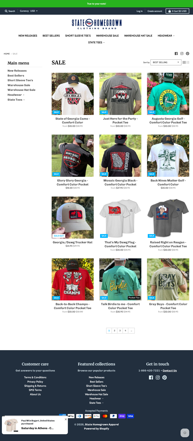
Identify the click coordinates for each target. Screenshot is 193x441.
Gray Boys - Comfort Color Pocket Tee (168, 306)
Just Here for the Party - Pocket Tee (120, 120)
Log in (140, 11)
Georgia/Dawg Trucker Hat (72, 242)
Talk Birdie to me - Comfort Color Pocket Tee (120, 306)
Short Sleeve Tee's (20, 80)
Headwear (15, 94)
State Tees (15, 99)
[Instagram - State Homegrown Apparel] (182, 53)
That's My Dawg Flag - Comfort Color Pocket (120, 244)
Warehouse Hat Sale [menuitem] (138, 35)
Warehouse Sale (19, 85)
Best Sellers (16, 75)
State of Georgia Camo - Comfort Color (72, 120)
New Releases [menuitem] (27, 35)
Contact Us (170, 370)
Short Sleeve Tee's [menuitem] (78, 35)
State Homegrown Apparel (102, 424)
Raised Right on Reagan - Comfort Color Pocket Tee (168, 244)
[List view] (187, 62)
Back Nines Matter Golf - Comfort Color (168, 182)
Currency (24, 10)
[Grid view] (184, 62)
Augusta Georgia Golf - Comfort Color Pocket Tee (168, 120)
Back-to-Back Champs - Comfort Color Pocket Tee (72, 306)
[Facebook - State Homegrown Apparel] (176, 53)
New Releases (17, 70)
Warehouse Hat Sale (21, 90)
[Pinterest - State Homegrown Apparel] (187, 53)
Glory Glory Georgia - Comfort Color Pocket (72, 182)
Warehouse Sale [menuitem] (107, 35)
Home (7, 53)
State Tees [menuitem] (95, 42)
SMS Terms (35, 390)
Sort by (146, 62)
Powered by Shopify (96, 428)
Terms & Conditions (35, 377)
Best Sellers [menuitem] (51, 35)
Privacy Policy (35, 381)
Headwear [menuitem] (165, 35)
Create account (155, 11)
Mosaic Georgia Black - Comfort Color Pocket (120, 182)
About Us (35, 394)
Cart (179, 11)
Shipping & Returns (35, 385)
